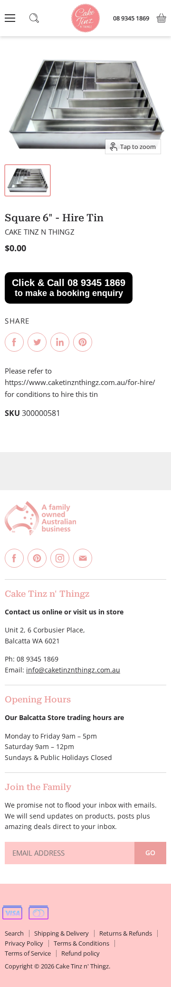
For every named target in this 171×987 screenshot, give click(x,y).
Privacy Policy (24, 943)
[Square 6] (27, 180)
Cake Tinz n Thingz (40, 232)
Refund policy (80, 953)
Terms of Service (28, 953)
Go (150, 852)
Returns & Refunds (125, 933)
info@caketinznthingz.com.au (73, 669)
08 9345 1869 (131, 18)
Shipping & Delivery (61, 933)
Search (14, 933)
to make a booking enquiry (68, 287)
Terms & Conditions (81, 943)
